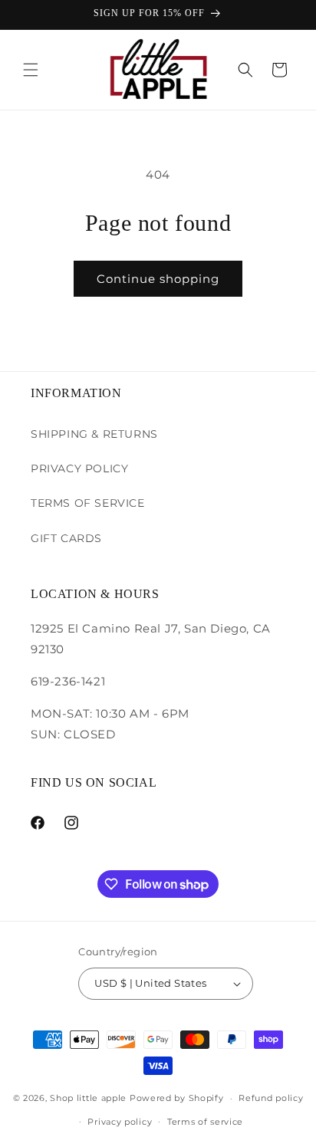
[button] (31, 70)
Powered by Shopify (177, 1098)
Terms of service (205, 1121)
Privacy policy (119, 1121)
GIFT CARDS (66, 538)
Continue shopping (158, 278)
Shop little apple (88, 1098)
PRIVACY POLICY (79, 468)
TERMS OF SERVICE (88, 503)
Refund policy (271, 1098)
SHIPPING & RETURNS (94, 434)
